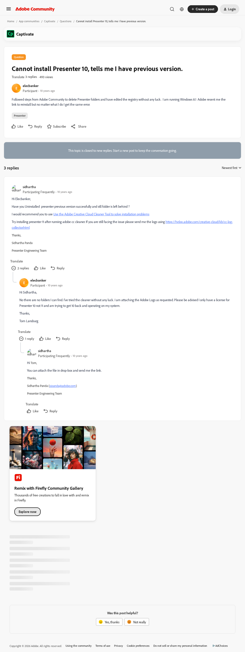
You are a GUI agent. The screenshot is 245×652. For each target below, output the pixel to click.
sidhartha (29, 187)
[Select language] (182, 9)
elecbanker (31, 86)
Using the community (79, 645)
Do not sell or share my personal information (180, 645)
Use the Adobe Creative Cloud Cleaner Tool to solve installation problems (101, 214)
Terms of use (102, 645)
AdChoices (221, 645)
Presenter (20, 115)
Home (10, 21)
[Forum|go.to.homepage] (35, 9)
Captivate (49, 21)
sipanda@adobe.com (63, 386)
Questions (66, 21)
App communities (29, 21)
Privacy (118, 645)
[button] (8, 10)
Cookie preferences (138, 645)
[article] (122, 228)
